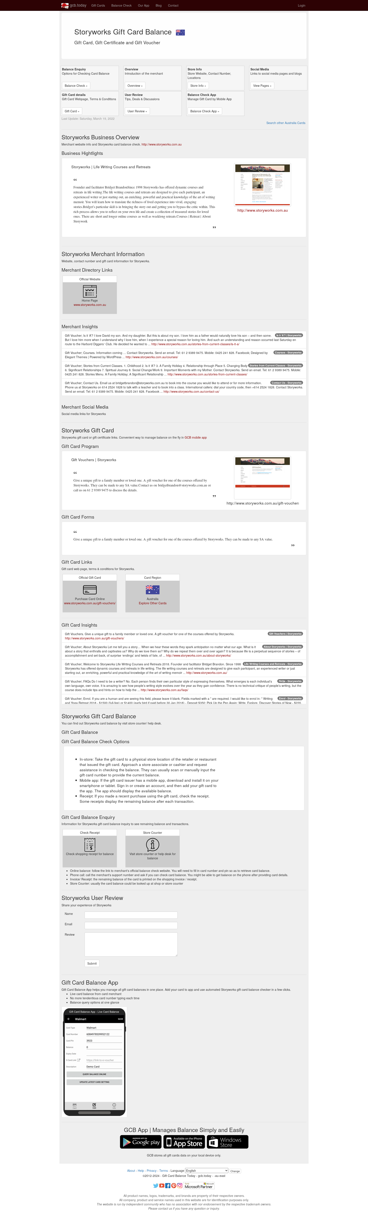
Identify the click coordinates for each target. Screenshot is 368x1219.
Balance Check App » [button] (204, 111)
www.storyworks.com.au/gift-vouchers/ (90, 603)
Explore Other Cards (153, 603)
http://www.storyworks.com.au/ (206, 672)
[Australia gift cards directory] (180, 31)
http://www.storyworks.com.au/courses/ (152, 357)
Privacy (152, 1170)
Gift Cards (98, 5)
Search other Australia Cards (285, 123)
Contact (173, 5)
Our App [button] (143, 5)
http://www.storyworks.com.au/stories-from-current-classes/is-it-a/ (195, 344)
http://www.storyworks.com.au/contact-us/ (191, 391)
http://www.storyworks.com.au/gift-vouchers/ (94, 638)
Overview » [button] (135, 85)
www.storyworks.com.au (90, 304)
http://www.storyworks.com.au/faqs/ (164, 690)
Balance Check (121, 5)
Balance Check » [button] (76, 85)
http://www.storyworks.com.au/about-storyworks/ (198, 655)
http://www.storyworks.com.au (162, 144)
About (131, 1170)
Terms (163, 1170)
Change (235, 1171)
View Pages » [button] (262, 85)
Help (141, 1170)
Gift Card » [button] (72, 111)
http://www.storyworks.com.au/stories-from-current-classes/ (207, 374)
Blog (159, 5)
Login (301, 5)
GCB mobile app (196, 437)
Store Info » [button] (198, 85)
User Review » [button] (137, 111)
